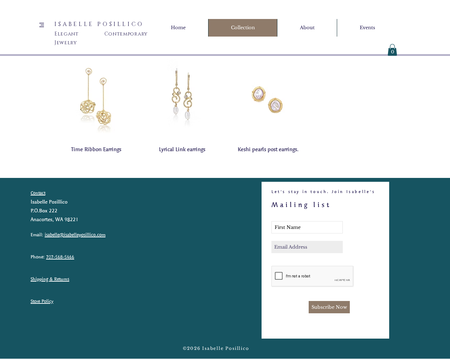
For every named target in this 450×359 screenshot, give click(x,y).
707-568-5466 (60, 257)
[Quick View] (96, 99)
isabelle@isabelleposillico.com (75, 235)
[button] (41, 25)
